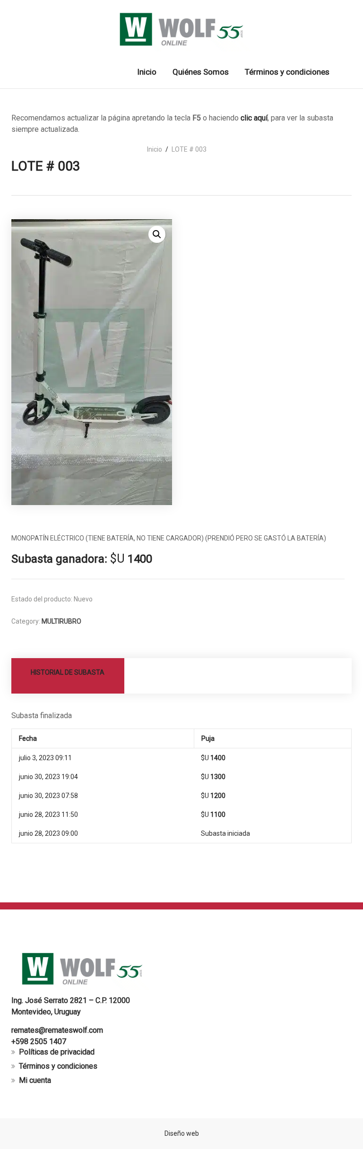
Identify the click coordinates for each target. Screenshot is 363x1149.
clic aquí (254, 117)
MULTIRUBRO (61, 621)
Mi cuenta (35, 1080)
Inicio (154, 149)
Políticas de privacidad (57, 1051)
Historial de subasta (67, 672)
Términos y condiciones (58, 1066)
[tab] (68, 676)
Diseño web (181, 1133)
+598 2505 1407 (38, 1041)
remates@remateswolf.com (57, 1030)
